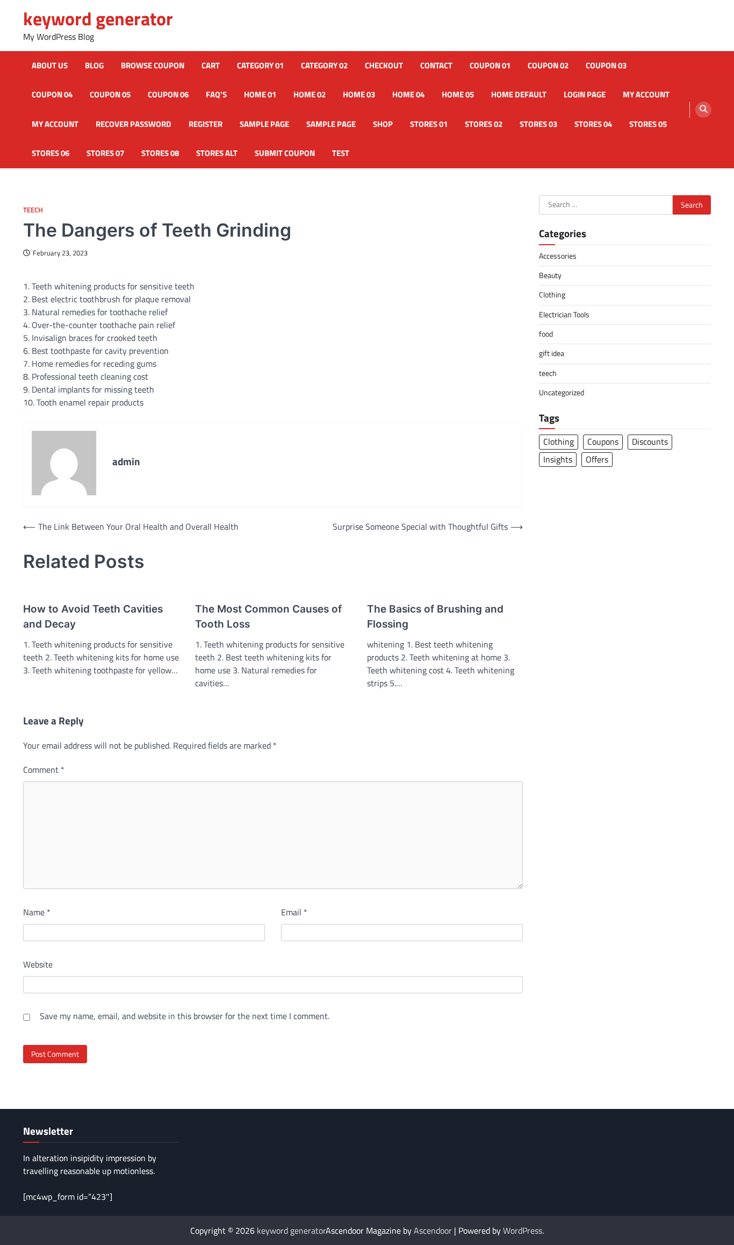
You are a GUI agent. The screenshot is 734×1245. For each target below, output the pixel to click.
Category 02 (324, 66)
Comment (43, 769)
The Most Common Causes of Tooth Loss (268, 617)
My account (646, 95)
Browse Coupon (152, 66)
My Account (55, 124)
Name (37, 912)
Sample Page (264, 124)
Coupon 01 (490, 66)
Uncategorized (561, 392)
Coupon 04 (52, 95)
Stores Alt (217, 153)
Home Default (518, 95)
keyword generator (98, 18)
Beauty (550, 275)
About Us (50, 66)
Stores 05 (648, 124)
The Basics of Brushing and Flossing (435, 617)
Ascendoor (433, 1230)
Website (38, 964)
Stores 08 (160, 153)
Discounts (650, 441)
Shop (383, 124)
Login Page (585, 95)
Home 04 (408, 95)
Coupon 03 (606, 66)
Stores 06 (50, 153)
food (546, 333)
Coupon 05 (110, 95)
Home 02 (309, 95)
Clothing (552, 295)
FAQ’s (216, 95)
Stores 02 (483, 124)
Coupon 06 (168, 95)
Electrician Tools (564, 314)
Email (294, 912)
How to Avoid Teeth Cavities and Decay (93, 617)
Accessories (558, 255)
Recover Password (133, 124)
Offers (597, 458)
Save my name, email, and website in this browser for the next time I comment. (184, 1015)
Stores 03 (538, 124)
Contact (436, 66)
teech (33, 210)
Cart (211, 66)
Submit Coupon (285, 153)
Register (205, 124)
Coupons (602, 441)
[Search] (703, 110)
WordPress (522, 1230)
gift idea (551, 353)
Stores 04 (593, 124)
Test (340, 153)
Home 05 (458, 95)
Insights (557, 458)
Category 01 (260, 66)
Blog (94, 66)
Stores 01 (429, 124)
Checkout (384, 66)
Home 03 (359, 95)
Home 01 (260, 95)
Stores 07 (105, 153)
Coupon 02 (548, 66)
